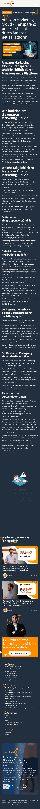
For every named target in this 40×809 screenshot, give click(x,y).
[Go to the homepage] (12, 752)
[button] (35, 3)
